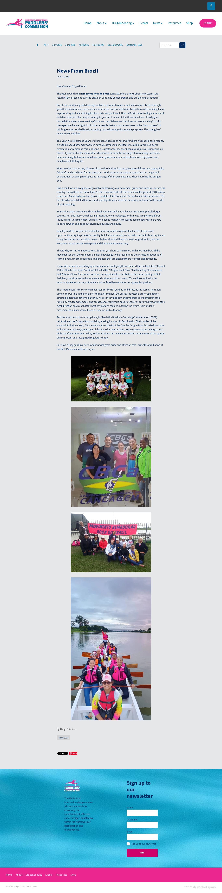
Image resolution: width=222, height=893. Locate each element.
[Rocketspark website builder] (200, 887)
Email (129, 831)
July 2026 (57, 44)
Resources (174, 23)
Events (143, 23)
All (45, 44)
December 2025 (115, 44)
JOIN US (207, 23)
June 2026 (70, 44)
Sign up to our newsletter (143, 843)
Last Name (132, 819)
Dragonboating (122, 23)
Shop (189, 23)
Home (87, 23)
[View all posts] (37, 45)
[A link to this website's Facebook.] (211, 6)
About (101, 23)
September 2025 (134, 44)
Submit (142, 852)
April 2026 (84, 44)
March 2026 (98, 44)
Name (130, 807)
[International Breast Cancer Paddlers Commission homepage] (27, 23)
